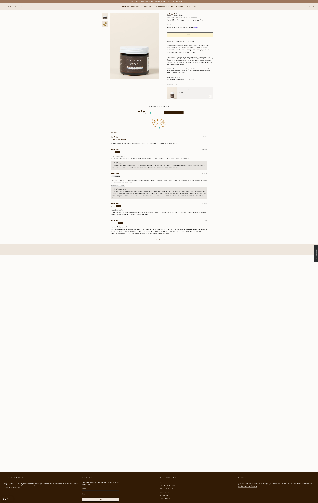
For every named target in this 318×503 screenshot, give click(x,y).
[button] (125, 6)
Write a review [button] (173, 112)
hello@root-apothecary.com (247, 486)
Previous (109, 46)
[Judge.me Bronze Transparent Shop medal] (163, 122)
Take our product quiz (167, 485)
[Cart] (313, 6)
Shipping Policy (165, 492)
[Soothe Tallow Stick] (172, 93)
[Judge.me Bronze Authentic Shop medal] (155, 122)
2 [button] (156, 239)
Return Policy (164, 495)
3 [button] (159, 239)
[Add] (210, 96)
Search (162, 482)
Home (169, 15)
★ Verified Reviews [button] (316, 253)
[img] (115, 137)
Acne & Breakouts (178, 15)
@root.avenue (15, 487)
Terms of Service (165, 498)
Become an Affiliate (166, 489)
